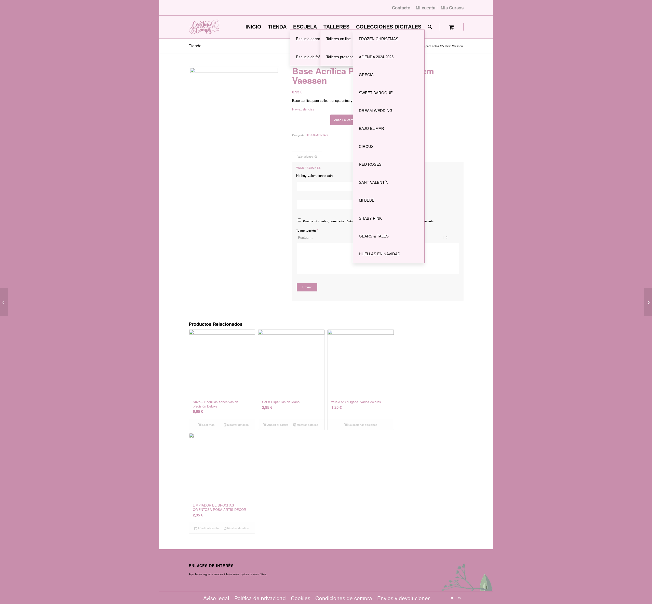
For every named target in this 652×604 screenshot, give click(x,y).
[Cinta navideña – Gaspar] (648, 302)
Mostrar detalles (237, 425)
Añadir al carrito (345, 120)
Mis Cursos (452, 8)
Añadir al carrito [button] (277, 425)
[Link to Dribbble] (460, 597)
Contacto (401, 8)
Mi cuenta (425, 8)
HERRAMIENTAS (317, 135)
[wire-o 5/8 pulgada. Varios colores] (4, 302)
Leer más (207, 425)
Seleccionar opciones (362, 425)
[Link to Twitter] (452, 597)
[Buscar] (430, 27)
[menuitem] (253, 27)
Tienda (195, 46)
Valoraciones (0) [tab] (307, 156)
